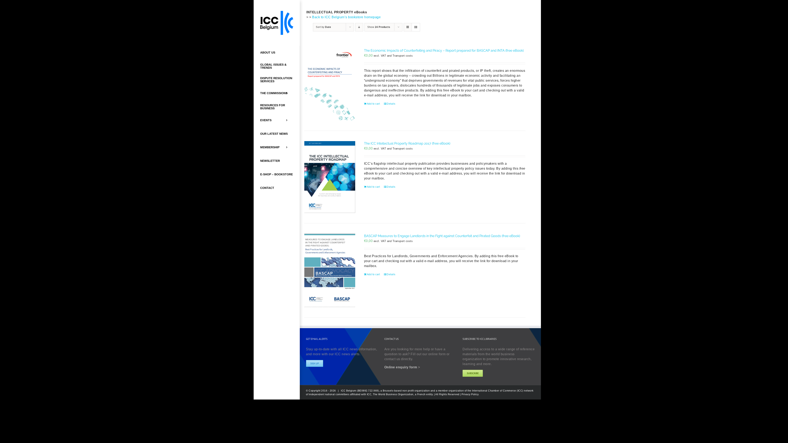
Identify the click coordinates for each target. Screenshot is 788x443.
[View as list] (416, 27)
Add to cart (373, 103)
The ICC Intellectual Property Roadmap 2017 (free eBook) (407, 143)
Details (391, 103)
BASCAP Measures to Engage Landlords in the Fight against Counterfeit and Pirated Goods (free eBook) (442, 236)
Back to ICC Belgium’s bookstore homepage (346, 17)
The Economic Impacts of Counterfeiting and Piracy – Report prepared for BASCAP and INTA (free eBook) (444, 51)
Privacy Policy (470, 394)
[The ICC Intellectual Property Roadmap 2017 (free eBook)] (329, 177)
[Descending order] (359, 27)
